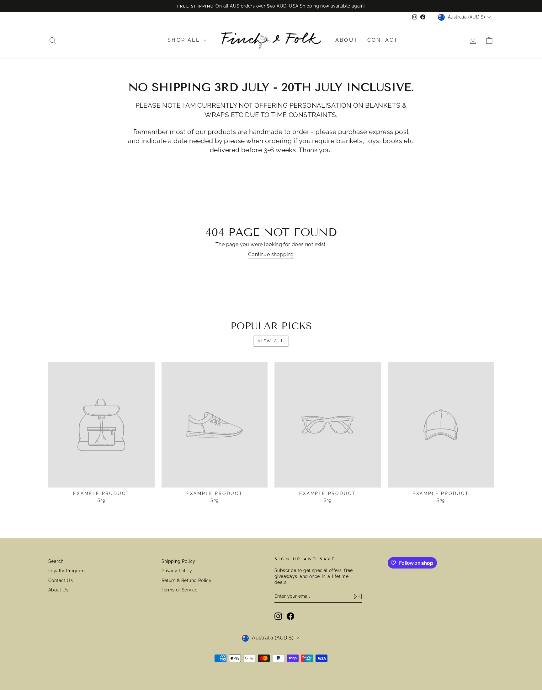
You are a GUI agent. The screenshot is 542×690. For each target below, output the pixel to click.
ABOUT (346, 40)
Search (55, 561)
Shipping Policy (178, 561)
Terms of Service (180, 589)
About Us (58, 589)
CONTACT (382, 40)
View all (271, 341)
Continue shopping (271, 254)
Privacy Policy (177, 570)
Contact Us (60, 580)
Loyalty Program (66, 570)
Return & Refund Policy (187, 580)
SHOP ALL (184, 40)
